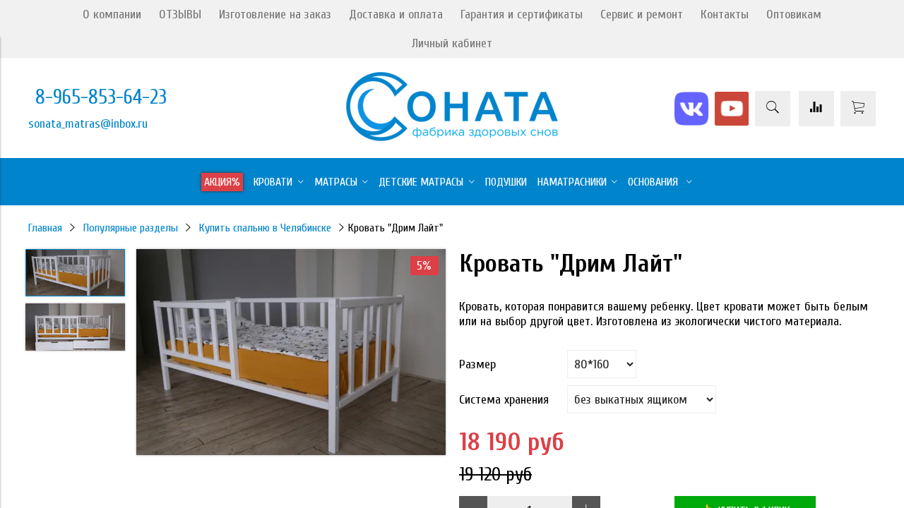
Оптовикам (793, 14)
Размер (477, 364)
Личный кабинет (452, 43)
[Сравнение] (816, 108)
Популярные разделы (130, 228)
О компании (112, 14)
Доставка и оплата (396, 14)
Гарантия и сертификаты (521, 14)
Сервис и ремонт (641, 14)
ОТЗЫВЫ (180, 14)
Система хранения (504, 399)
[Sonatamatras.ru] (452, 137)
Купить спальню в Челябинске (265, 228)
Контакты (725, 14)
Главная (45, 228)
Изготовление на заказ (275, 14)
